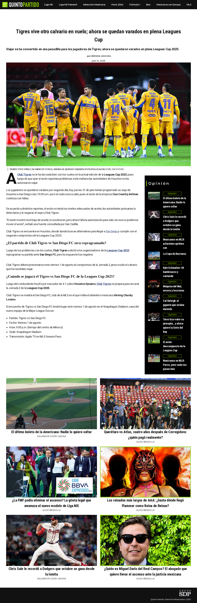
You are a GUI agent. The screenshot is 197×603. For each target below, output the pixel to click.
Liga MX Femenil (68, 4)
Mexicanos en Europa (168, 4)
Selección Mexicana (94, 4)
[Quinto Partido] (24, 4)
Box (148, 4)
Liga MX (48, 4)
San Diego (112, 231)
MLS (189, 4)
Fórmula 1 (134, 4)
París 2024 (117, 4)
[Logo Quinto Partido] (5, 4)
